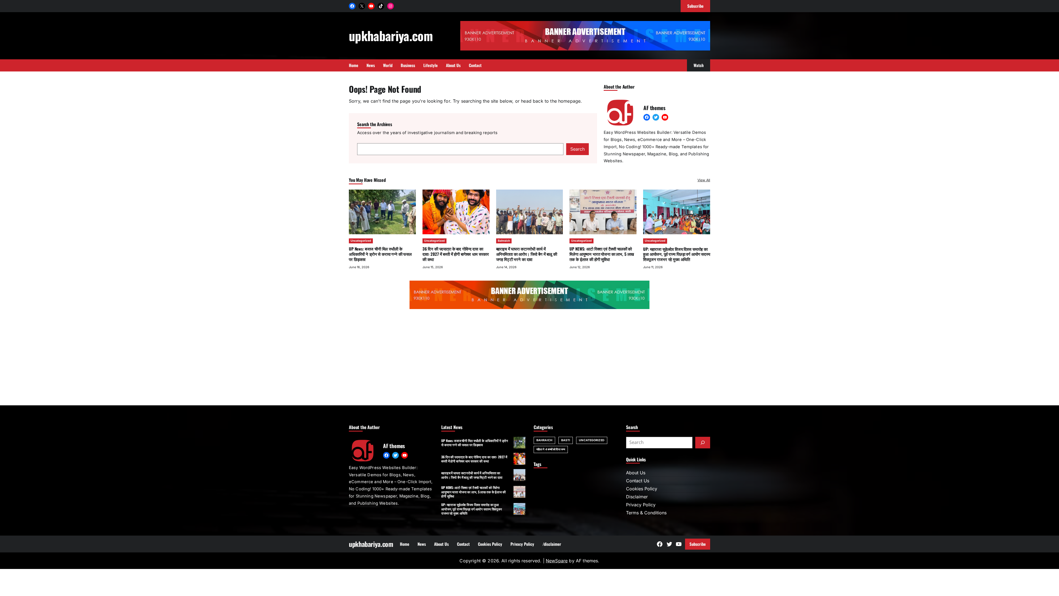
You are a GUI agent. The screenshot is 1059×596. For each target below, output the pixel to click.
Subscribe (697, 544)
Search (577, 149)
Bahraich (504, 241)
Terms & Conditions (646, 512)
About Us (635, 472)
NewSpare (557, 560)
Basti (565, 440)
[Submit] (702, 442)
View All (703, 180)
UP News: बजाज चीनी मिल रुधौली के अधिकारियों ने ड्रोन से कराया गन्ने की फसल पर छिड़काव (380, 254)
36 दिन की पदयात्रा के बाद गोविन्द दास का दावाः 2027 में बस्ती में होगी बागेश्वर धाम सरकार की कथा (455, 254)
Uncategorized (361, 241)
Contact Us (637, 480)
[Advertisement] (529, 358)
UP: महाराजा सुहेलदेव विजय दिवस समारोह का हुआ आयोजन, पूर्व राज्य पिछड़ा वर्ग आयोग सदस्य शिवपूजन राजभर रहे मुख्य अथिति (676, 254)
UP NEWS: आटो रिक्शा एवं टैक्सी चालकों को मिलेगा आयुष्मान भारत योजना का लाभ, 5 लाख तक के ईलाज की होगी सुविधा (601, 254)
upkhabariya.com (391, 35)
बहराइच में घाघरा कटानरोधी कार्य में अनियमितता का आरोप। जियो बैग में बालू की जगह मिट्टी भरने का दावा (526, 254)
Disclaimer (637, 496)
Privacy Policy (641, 504)
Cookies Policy (641, 488)
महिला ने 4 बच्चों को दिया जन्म (550, 449)
